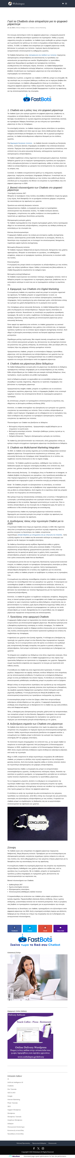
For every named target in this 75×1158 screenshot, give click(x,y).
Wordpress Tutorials (14, 1117)
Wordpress (11, 1113)
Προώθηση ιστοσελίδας (16, 1134)
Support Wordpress (14, 1110)
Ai (8, 1079)
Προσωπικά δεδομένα (39, 1143)
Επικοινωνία (52, 1143)
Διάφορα (10, 1123)
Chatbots (32, 27)
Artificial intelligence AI (22, 27)
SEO (9, 1106)
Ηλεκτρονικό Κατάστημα (16, 1127)
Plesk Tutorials (13, 1103)
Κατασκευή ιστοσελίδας (16, 1130)
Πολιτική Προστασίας (23, 1143)
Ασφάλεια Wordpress (15, 1120)
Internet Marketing (40, 27)
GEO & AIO (11, 1093)
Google (10, 1096)
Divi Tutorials (12, 1089)
